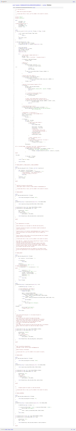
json (74, 429)
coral (14, 5)
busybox (18, 5)
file (34, 7)
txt (71, 429)
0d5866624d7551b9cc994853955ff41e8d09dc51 (30, 5)
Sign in (74, 1)
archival (44, 5)
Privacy (9, 429)
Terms (12, 429)
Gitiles (6, 429)
